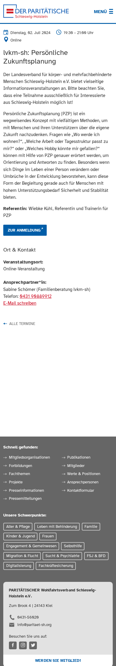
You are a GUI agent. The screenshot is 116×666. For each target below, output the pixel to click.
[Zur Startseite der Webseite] (36, 11)
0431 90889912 (35, 296)
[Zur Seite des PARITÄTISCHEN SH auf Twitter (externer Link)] (33, 645)
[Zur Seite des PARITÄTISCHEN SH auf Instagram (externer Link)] (23, 645)
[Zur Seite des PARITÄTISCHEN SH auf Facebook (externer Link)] (13, 645)
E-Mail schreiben (19, 303)
